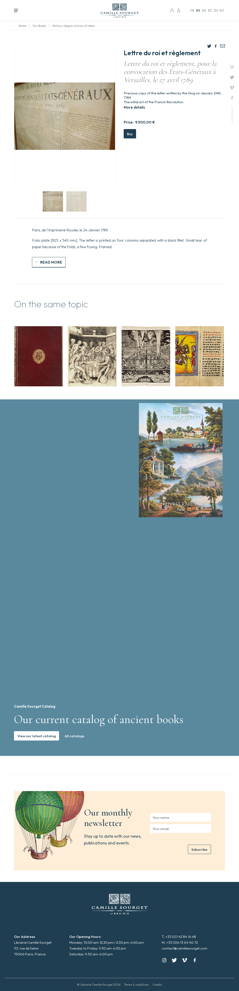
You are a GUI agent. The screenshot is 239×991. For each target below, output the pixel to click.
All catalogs (74, 736)
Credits (157, 984)
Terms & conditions (136, 984)
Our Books (39, 25)
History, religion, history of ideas (74, 25)
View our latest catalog (36, 736)
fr (192, 10)
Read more (51, 262)
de (204, 10)
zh (216, 10)
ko (222, 10)
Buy (130, 134)
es (210, 10)
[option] (38, 356)
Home (22, 25)
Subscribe (199, 849)
